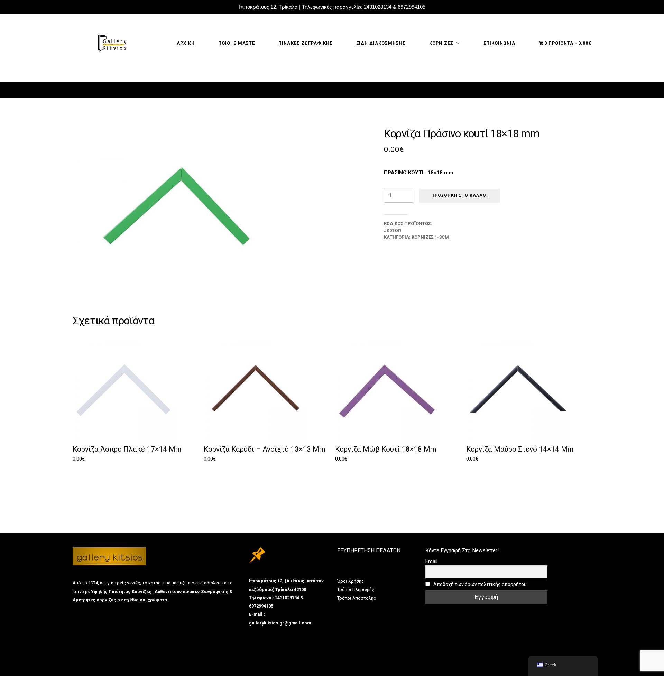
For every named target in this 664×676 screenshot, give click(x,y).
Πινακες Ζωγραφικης (305, 43)
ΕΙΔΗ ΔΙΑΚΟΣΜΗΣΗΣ (381, 43)
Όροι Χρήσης (350, 581)
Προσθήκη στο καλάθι (459, 195)
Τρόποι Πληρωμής (355, 589)
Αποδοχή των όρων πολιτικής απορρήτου (479, 584)
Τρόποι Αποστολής (356, 598)
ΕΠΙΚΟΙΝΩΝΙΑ (499, 43)
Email (431, 561)
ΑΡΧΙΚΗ (186, 43)
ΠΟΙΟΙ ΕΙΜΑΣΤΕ (236, 43)
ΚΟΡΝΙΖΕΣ (441, 43)
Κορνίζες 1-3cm (430, 237)
